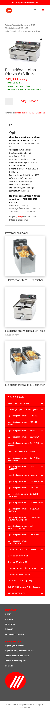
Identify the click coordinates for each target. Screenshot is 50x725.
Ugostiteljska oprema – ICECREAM (23, 534)
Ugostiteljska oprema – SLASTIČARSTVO (18, 542)
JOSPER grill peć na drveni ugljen (23, 409)
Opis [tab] (10, 124)
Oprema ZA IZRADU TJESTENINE (22, 549)
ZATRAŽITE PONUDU (14, 634)
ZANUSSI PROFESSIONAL (19, 403)
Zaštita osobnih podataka (17, 655)
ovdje (20, 216)
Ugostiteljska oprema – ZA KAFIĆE (23, 487)
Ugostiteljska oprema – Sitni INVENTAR (21, 467)
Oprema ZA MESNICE (17, 562)
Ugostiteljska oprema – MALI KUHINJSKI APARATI (21, 527)
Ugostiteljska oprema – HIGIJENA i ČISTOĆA (23, 509)
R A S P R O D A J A (16, 397)
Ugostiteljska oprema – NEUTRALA (23, 437)
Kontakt (9, 665)
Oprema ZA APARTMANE (19, 574)
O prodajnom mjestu (14, 645)
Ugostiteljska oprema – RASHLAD (23, 430)
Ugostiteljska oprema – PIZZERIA (22, 475)
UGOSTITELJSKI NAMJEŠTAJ (20, 580)
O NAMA (9, 619)
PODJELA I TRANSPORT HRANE (21, 451)
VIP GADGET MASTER (17, 593)
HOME (8, 614)
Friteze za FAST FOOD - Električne (30, 112)
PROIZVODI (10, 624)
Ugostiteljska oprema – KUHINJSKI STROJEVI (23, 444)
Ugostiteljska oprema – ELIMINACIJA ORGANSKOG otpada (24, 518)
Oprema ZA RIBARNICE (18, 555)
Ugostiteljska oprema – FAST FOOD (23, 481)
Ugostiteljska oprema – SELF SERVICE (24, 502)
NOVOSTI (9, 629)
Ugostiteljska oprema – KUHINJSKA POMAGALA (23, 459)
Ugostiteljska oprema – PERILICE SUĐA (22, 423)
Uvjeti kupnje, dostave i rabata (19, 650)
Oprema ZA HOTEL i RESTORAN (22, 568)
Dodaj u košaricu (29, 101)
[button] (40, 38)
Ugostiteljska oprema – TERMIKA (22, 415)
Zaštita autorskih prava (16, 660)
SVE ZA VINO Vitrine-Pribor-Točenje (24, 587)
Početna (8, 25)
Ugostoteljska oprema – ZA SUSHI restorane (23, 495)
